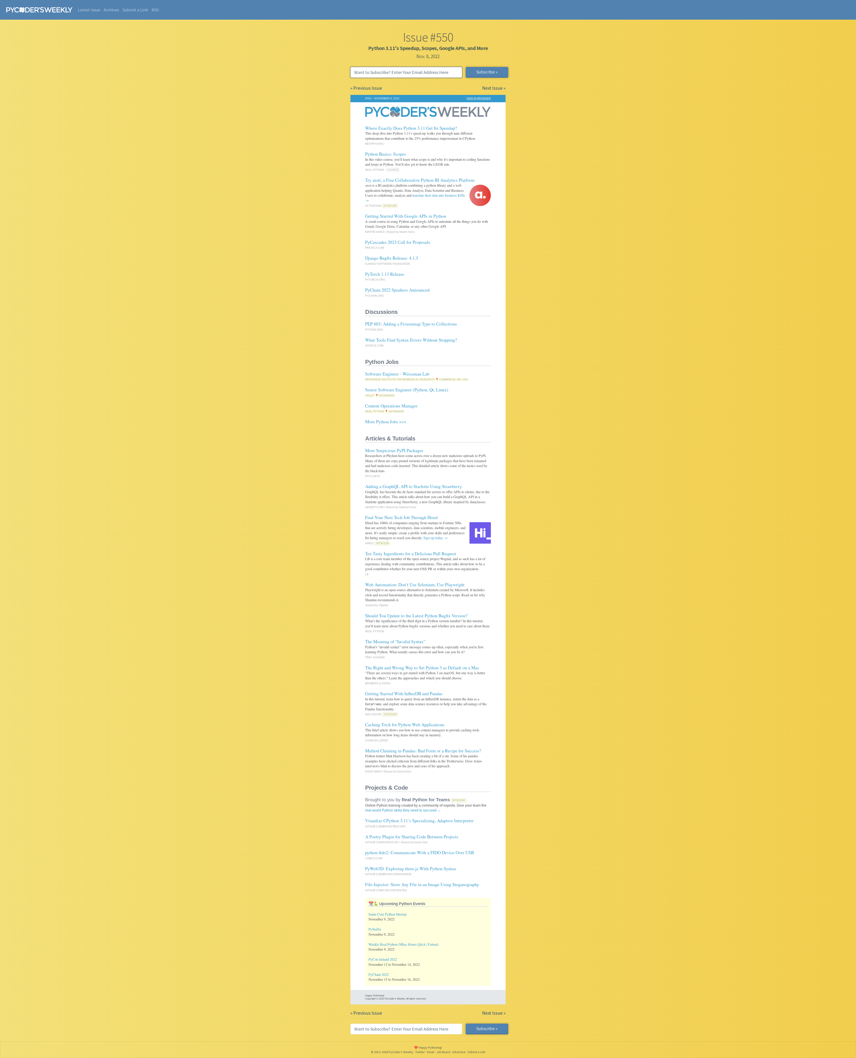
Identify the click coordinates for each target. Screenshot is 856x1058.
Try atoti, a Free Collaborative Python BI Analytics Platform (420, 180)
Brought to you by (407, 799)
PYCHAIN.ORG (374, 295)
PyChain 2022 (378, 974)
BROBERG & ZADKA (378, 683)
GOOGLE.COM (374, 345)
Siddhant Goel (407, 507)
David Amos (404, 771)
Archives (111, 10)
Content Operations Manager (391, 406)
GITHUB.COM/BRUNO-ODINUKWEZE (388, 874)
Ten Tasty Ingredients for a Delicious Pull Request (410, 554)
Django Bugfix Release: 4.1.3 (391, 258)
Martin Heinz (407, 232)
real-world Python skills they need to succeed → (403, 810)
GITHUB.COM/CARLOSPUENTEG (386, 890)
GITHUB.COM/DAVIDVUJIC (382, 842)
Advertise (458, 1052)
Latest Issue (89, 10)
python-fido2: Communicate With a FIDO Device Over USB (419, 852)
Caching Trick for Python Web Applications (404, 725)
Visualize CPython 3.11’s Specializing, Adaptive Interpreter (419, 821)
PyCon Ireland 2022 (382, 959)
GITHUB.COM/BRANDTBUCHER (385, 826)
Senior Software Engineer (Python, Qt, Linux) (406, 390)
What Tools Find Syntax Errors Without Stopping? (411, 340)
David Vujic (421, 842)
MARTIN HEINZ (374, 232)
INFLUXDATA (373, 714)
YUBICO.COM (373, 858)
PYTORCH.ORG (375, 279)
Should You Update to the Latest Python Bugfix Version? (416, 616)
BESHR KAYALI (374, 143)
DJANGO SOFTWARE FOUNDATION (387, 263)
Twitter (420, 1052)
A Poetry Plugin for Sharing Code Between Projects (411, 837)
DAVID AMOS (373, 771)
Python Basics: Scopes (385, 154)
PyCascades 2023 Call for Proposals (397, 242)
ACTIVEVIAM (373, 205)
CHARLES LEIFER (376, 740)
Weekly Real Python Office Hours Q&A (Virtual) (403, 944)
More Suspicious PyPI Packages (394, 450)
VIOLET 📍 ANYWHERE (380, 395)
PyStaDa (374, 929)
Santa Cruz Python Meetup (387, 914)
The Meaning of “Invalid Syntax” (395, 642)
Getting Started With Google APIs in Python (405, 216)
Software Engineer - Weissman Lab (397, 374)
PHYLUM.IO (372, 476)
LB (366, 574)
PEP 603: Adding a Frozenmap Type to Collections (411, 324)
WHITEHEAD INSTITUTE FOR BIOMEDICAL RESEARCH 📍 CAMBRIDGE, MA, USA (416, 379)
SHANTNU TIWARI (376, 605)
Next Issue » (494, 88)
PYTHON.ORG (374, 329)
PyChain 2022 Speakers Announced (397, 290)
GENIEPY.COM (374, 507)
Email (430, 1052)
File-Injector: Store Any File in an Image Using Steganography (422, 884)
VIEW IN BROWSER (478, 98)
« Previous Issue (366, 88)
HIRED (369, 543)
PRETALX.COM (374, 247)
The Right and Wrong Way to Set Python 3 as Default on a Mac (422, 668)
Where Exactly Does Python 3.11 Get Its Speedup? (411, 128)
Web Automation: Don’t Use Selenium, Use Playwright (415, 585)
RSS (155, 10)
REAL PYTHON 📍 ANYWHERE (384, 411)
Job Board (443, 1052)
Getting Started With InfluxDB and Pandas (403, 694)
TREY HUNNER (375, 657)
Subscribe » (487, 72)
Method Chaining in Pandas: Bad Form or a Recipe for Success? (423, 751)
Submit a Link (135, 10)
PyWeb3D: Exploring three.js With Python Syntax (410, 869)
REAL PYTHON (374, 169)
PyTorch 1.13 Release (384, 274)
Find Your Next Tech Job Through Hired (401, 517)
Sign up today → (435, 537)
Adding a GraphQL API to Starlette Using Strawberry (413, 486)
